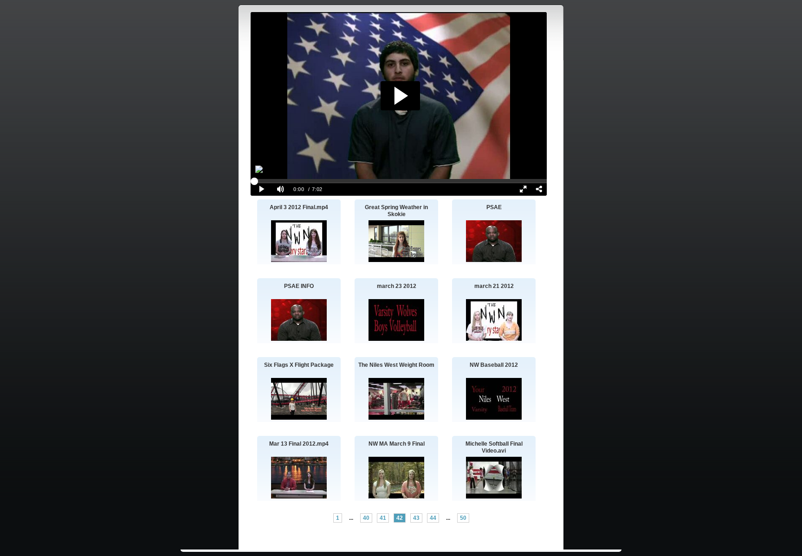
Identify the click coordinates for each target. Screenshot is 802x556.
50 (463, 518)
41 (383, 518)
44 (433, 518)
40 (366, 518)
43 (416, 518)
